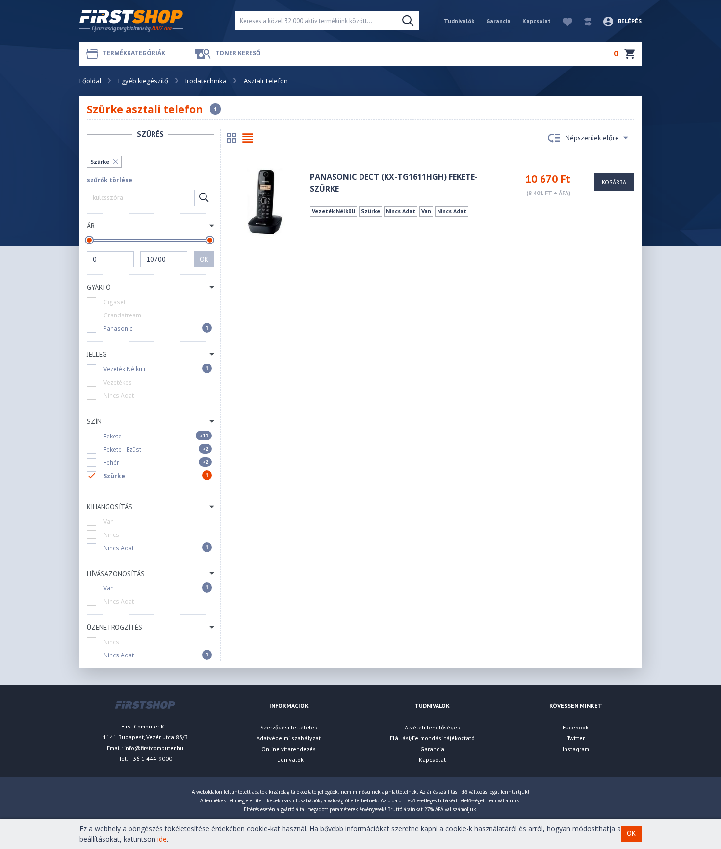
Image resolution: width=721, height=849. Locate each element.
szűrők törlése (109, 180)
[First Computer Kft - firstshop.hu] (149, 21)
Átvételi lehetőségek (432, 727)
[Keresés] (407, 21)
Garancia (498, 20)
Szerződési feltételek (288, 727)
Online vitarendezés (288, 748)
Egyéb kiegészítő (143, 80)
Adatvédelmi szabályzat (289, 738)
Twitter (576, 738)
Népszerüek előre (592, 137)
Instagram (576, 748)
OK (204, 259)
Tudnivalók (459, 20)
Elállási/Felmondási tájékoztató (432, 738)
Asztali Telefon (266, 80)
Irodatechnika (206, 80)
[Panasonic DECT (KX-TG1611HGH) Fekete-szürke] (264, 202)
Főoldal (90, 80)
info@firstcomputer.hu (153, 748)
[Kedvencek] (562, 20)
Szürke (99, 161)
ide (162, 839)
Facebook (576, 727)
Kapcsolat (536, 20)
